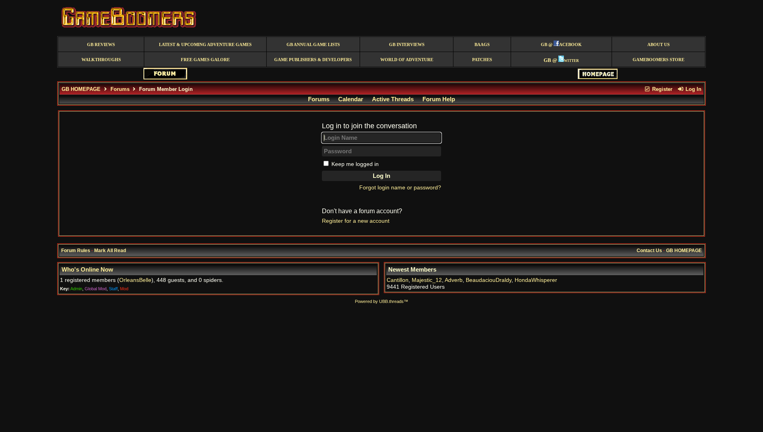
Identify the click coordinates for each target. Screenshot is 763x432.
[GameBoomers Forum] (165, 78)
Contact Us (649, 250)
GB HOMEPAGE (81, 89)
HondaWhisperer (536, 280)
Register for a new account (355, 221)
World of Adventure (406, 60)
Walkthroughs (101, 60)
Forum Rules (75, 250)
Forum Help (438, 99)
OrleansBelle (135, 280)
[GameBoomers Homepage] (598, 77)
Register (661, 89)
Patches (482, 60)
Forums (120, 89)
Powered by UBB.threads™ (381, 301)
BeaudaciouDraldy (488, 280)
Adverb (454, 280)
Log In (692, 89)
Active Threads (393, 99)
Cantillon (398, 280)
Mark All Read (110, 250)
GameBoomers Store (658, 60)
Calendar (350, 99)
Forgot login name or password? (400, 188)
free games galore (205, 60)
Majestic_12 (427, 280)
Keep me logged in (355, 164)
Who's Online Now (87, 269)
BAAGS (482, 44)
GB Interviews (406, 44)
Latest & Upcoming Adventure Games (205, 44)
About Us (658, 44)
